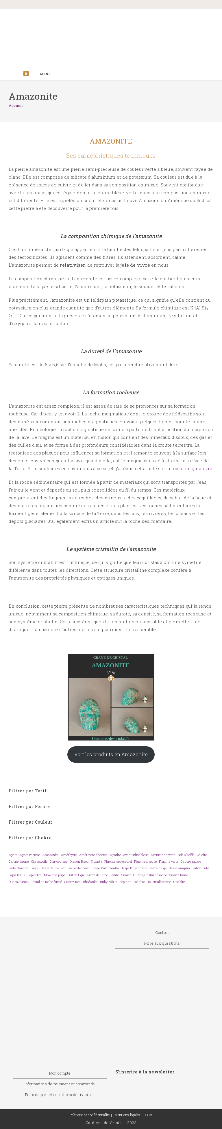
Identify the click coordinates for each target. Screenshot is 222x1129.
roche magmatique (191, 468)
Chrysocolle (39, 861)
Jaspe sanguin (179, 868)
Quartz (126, 875)
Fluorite (96, 861)
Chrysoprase (58, 861)
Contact (162, 932)
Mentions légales (127, 1114)
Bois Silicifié (186, 855)
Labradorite (201, 868)
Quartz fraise (178, 875)
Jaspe (35, 868)
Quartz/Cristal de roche (150, 875)
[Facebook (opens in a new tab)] (159, 4)
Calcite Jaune (19, 861)
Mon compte (60, 1073)
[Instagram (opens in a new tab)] (185, 4)
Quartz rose (72, 882)
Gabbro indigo (191, 861)
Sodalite (139, 882)
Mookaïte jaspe (54, 875)
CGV (149, 1114)
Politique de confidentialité (90, 1114)
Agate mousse (30, 855)
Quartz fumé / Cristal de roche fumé (35, 882)
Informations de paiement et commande (60, 1083)
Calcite (202, 855)
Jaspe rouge (157, 868)
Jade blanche (18, 868)
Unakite (179, 882)
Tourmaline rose (159, 882)
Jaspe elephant (79, 868)
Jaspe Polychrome (134, 868)
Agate (13, 855)
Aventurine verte (163, 855)
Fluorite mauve (145, 861)
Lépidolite (35, 875)
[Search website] (216, 75)
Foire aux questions (162, 943)
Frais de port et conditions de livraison (60, 1094)
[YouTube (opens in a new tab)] (205, 4)
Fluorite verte (168, 861)
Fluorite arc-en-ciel (118, 861)
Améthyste (69, 855)
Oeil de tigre (76, 875)
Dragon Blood (79, 861)
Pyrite (114, 875)
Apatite (115, 855)
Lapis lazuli (17, 875)
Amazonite (50, 855)
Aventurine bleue (135, 855)
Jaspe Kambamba (105, 868)
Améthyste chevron (93, 855)
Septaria (126, 882)
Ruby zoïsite (108, 882)
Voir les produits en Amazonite (111, 754)
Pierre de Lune (97, 875)
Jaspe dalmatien (53, 868)
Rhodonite (90, 882)
